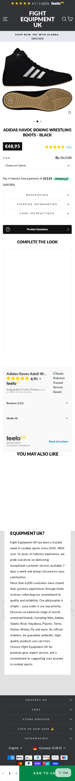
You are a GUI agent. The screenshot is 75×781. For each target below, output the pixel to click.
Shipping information (37, 204)
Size (6, 158)
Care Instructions (37, 213)
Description (37, 194)
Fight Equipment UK (37, 19)
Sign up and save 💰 (36, 728)
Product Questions (37, 229)
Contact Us (36, 699)
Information (36, 738)
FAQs (36, 709)
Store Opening (36, 719)
